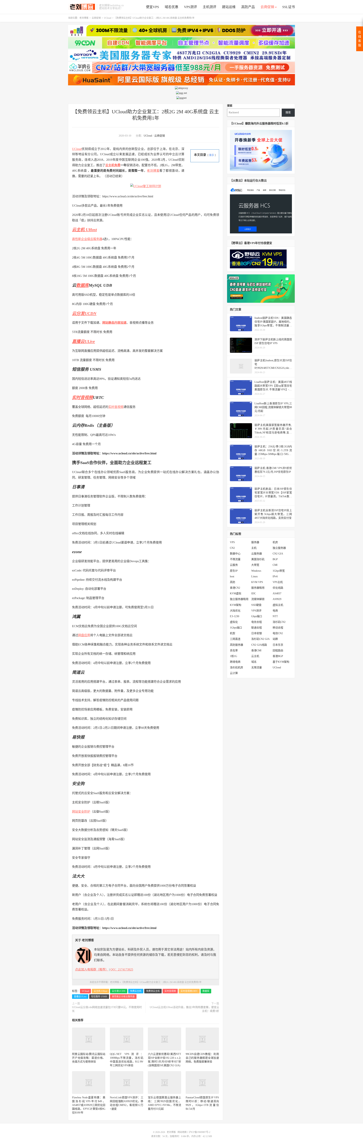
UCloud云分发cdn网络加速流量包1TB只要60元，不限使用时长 (107, 1009)
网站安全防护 (81, 811)
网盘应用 (84, 635)
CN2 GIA (278, 553)
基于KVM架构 (281, 661)
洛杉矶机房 (236, 667)
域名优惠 (171, 7)
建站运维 (229, 7)
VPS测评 (190, 7)
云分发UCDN (84, 313)
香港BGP (278, 656)
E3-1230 (234, 616)
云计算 (234, 673)
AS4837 (277, 593)
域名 (254, 661)
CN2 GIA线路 (259, 644)
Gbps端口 (256, 616)
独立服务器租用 (239, 599)
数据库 (82, 285)
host (232, 576)
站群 (275, 639)
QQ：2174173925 (121, 969)
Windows (256, 570)
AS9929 (277, 599)
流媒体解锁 (257, 599)
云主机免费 (112, 165)
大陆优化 (235, 610)
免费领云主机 (153, 991)
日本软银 (256, 633)
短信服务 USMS (99, 996)
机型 (232, 633)
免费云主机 (135, 991)
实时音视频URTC (189, 991)
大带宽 (255, 565)
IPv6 (275, 576)
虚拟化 (234, 622)
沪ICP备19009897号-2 (199, 1132)
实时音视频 (82, 397)
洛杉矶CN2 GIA (260, 639)
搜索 (229, 105)
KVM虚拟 (235, 593)
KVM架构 (235, 605)
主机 (254, 548)
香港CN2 (235, 587)
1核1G (233, 656)
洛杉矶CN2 (279, 622)
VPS (232, 542)
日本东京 (278, 644)
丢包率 (234, 650)
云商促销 (267, 7)
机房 (275, 542)
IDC (253, 593)
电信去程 (256, 622)
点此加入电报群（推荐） (91, 969)
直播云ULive (83, 341)
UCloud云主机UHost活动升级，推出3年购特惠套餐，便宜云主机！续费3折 (184, 1009)
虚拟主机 (278, 605)
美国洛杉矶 (257, 559)
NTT (275, 616)
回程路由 (278, 650)
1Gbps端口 (236, 627)
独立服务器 (279, 548)
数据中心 (235, 553)
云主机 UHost (84, 229)
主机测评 (209, 7)
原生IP (234, 570)
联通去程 (256, 627)
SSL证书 (288, 7)
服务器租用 (257, 587)
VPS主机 (278, 582)
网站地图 (182, 1132)
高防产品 (248, 7)
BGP (275, 559)
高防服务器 (236, 644)
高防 (232, 582)
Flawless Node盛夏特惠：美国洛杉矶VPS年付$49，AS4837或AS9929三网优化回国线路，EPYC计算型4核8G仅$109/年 (88, 1105)
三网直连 (235, 639)
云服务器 (256, 553)
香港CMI (256, 650)
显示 (211, 155)
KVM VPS (257, 582)
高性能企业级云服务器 (87, 239)
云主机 (255, 656)
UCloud (107, 18)
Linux (254, 576)
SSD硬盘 (256, 605)
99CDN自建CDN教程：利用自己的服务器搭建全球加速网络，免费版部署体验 (202, 1058)
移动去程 (278, 627)
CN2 (232, 548)
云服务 (234, 565)
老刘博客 (81, 7)
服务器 (255, 542)
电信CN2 (278, 633)
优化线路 (278, 587)
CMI (275, 565)
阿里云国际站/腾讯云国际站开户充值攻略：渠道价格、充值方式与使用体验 (88, 1058)
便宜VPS (152, 7)
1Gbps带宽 (279, 570)
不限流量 (235, 559)
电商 (275, 610)
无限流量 (256, 667)
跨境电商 (235, 661)
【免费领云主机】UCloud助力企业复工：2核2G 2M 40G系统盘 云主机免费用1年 (161, 982)
